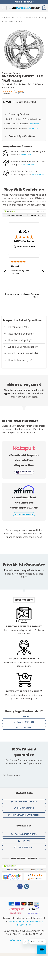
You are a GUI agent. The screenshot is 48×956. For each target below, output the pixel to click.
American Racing (26, 18)
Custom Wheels (9, 18)
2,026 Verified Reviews (24, 241)
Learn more (28, 164)
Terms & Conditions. (19, 921)
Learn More (34, 123)
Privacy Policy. (24, 924)
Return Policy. (36, 921)
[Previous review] (5, 273)
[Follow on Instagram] (26, 886)
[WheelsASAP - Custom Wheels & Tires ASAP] (24, 8)
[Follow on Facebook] (20, 886)
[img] (24, 237)
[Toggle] (6, 114)
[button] (4, 8)
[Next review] (43, 273)
